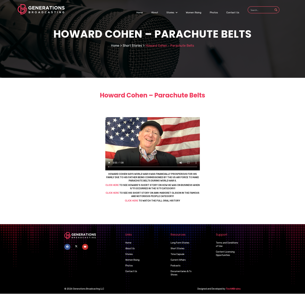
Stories (170, 12)
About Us (130, 248)
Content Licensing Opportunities (225, 254)
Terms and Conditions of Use (227, 244)
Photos (214, 12)
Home (139, 12)
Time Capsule (177, 254)
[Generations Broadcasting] (41, 9)
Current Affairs (178, 260)
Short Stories (132, 45)
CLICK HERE (112, 192)
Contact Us (232, 12)
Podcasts (175, 265)
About (154, 12)
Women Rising (193, 12)
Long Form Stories (180, 242)
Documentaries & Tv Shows (181, 273)
